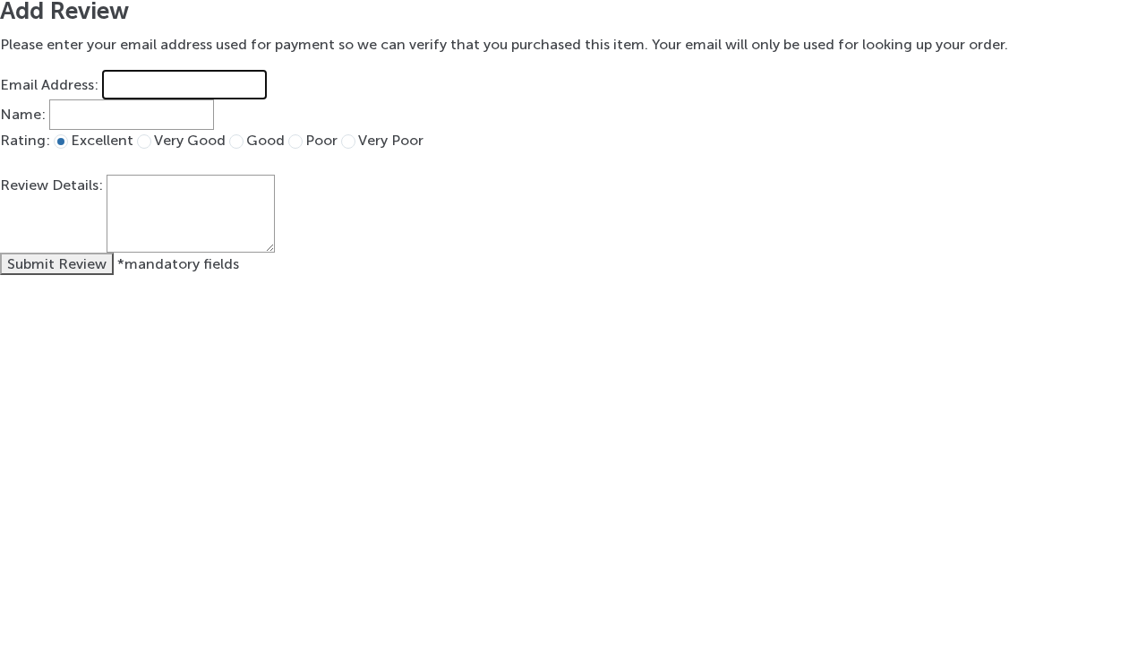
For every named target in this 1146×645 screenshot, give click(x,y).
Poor (321, 140)
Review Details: (51, 185)
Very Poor (390, 140)
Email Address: (49, 84)
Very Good (190, 140)
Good (265, 140)
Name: (23, 115)
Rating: (25, 140)
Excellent (102, 140)
